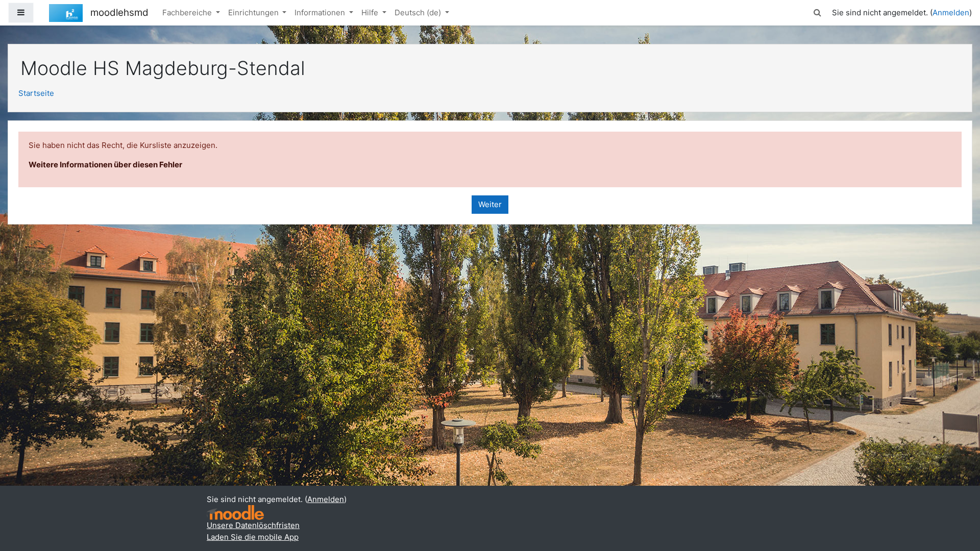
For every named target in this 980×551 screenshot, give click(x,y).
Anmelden (951, 12)
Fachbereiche (188, 12)
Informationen (321, 12)
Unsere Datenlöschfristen (253, 525)
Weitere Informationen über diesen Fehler (105, 164)
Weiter (490, 204)
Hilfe (370, 12)
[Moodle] (235, 512)
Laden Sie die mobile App (253, 537)
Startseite (36, 93)
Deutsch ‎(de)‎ (419, 12)
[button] (817, 13)
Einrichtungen (254, 12)
